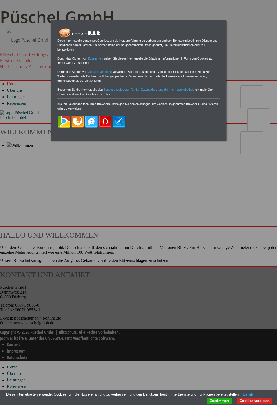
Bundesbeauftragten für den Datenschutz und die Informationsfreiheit (149, 89)
